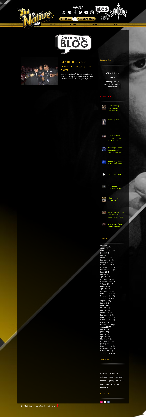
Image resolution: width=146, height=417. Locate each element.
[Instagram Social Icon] (101, 402)
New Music (104, 373)
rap (118, 384)
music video (110, 384)
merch (122, 380)
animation (104, 377)
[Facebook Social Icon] (108, 402)
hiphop (103, 380)
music (102, 384)
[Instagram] (92, 12)
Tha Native (114, 373)
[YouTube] (86, 12)
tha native (104, 388)
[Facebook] (75, 12)
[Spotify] (69, 12)
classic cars (119, 377)
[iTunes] (64, 12)
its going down (112, 380)
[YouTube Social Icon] (105, 402)
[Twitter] (80, 12)
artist (111, 377)
